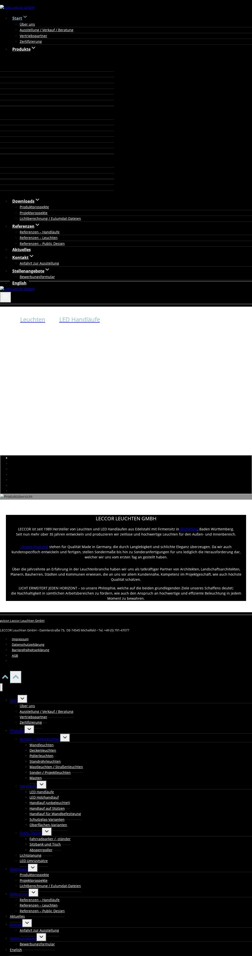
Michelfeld (189, 529)
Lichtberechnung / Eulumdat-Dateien (50, 218)
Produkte (17, 730)
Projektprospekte (33, 212)
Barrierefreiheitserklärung (30, 650)
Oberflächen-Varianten (48, 824)
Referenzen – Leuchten (39, 237)
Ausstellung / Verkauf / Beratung (46, 30)
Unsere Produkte (34, 546)
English (19, 283)
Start (14, 700)
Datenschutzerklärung (28, 644)
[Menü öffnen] (5, 297)
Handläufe (28, 786)
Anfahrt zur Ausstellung (39, 263)
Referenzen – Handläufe (40, 232)
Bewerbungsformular (37, 276)
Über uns (27, 24)
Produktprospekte (34, 207)
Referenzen (19, 894)
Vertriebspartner (33, 35)
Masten (36, 778)
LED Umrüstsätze (34, 860)
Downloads (19, 869)
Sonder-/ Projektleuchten (50, 772)
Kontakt (16, 924)
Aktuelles (21, 249)
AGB (15, 655)
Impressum (20, 639)
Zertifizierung (31, 41)
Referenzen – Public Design (42, 243)
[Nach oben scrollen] (5, 678)
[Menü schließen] (1, 687)
